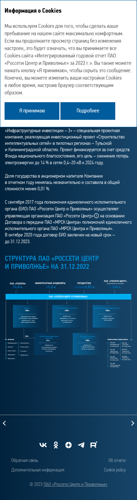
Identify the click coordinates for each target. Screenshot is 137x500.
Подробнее (88, 111)
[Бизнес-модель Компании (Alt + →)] (107, 423)
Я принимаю (32, 111)
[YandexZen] (68, 445)
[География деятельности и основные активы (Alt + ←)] (30, 423)
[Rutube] (94, 445)
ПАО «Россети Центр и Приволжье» (75, 484)
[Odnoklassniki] (56, 445)
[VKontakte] (43, 445)
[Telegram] (81, 445)
